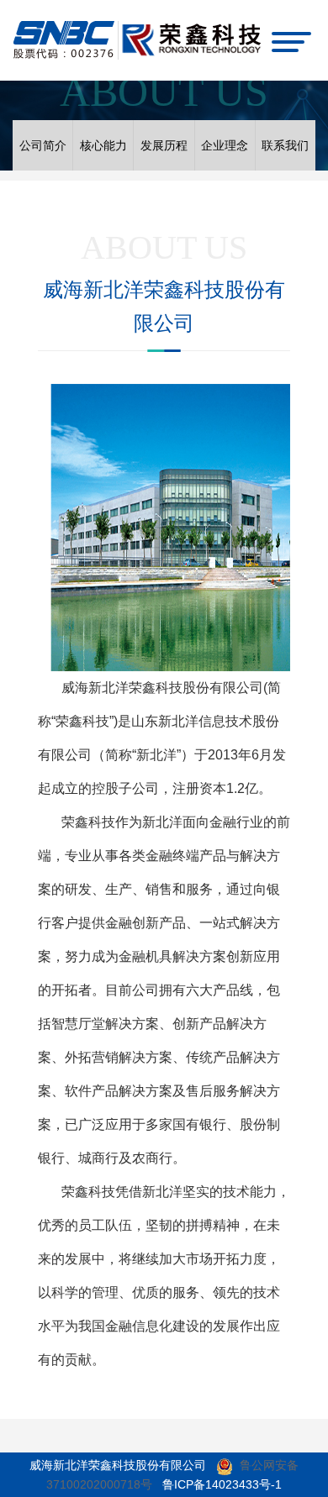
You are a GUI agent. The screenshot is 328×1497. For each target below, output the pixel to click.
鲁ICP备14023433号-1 (222, 1484)
